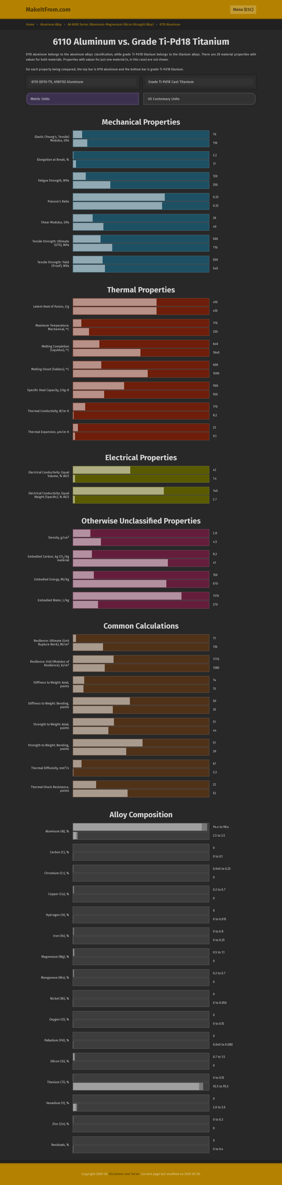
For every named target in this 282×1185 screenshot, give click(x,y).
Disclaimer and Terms (124, 1174)
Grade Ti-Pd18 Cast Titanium (171, 82)
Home (30, 24)
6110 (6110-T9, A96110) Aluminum (57, 82)
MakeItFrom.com (48, 9)
